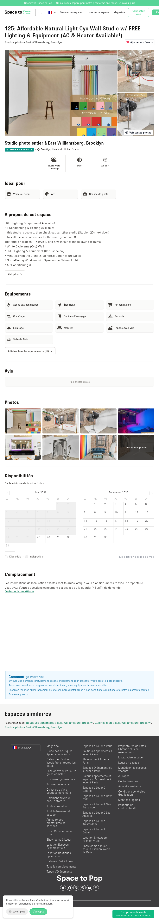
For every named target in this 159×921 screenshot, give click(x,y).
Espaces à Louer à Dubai (93, 831)
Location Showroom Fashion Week (94, 839)
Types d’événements (59, 871)
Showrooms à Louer (59, 839)
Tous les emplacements (61, 866)
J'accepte (38, 911)
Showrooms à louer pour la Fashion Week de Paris (96, 849)
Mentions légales (129, 799)
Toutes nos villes (57, 806)
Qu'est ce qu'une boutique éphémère (59, 791)
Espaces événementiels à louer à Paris (97, 769)
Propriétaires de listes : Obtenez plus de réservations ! (132, 749)
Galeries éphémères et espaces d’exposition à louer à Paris (96, 779)
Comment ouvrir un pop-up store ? (59, 799)
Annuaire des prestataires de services (56, 823)
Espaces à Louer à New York (97, 797)
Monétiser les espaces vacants (132, 769)
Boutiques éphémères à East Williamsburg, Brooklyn (59, 722)
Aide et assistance (130, 786)
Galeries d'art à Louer (60, 861)
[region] (79, 637)
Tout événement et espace (58, 813)
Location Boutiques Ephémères (59, 854)
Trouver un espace (58, 784)
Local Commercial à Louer (59, 833)
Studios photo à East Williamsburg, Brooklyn (33, 727)
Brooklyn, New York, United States (60, 149)
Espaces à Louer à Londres (93, 789)
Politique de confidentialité (127, 806)
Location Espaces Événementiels (58, 846)
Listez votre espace (130, 757)
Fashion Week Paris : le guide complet (61, 772)
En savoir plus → (19, 694)
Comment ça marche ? (61, 779)
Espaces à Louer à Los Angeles (96, 814)
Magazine (53, 746)
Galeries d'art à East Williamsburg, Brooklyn (123, 722)
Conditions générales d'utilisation (131, 793)
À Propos (123, 776)
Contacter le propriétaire (19, 591)
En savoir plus (17, 911)
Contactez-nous (128, 781)
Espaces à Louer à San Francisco (96, 806)
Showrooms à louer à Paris (95, 761)
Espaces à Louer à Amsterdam (93, 822)
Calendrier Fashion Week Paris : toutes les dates (61, 762)
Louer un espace (128, 762)
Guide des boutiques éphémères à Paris (59, 752)
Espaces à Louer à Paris (97, 746)
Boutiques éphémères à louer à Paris (97, 752)
